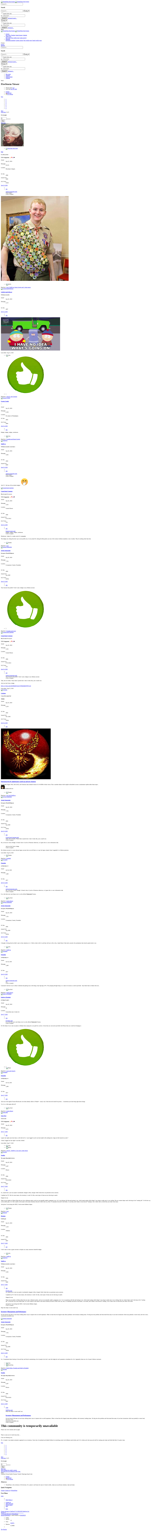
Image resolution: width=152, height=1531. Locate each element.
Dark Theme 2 (9, 1499)
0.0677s (12, 1523)
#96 (6, 1190)
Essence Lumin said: (11, 531)
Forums (3, 1490)
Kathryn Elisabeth (6, 997)
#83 (6, 429)
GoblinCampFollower (6, 292)
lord (13, 87)
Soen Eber (3, 1115)
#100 (7, 1407)
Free (2, 151)
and (11, 396)
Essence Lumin (5, 401)
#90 (6, 886)
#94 (6, 1099)
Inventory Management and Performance (13, 1312)
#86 (6, 585)
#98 (6, 1288)
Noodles (3, 1155)
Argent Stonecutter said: (11, 191)
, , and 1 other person (18, 287)
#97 (6, 1247)
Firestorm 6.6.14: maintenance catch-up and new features (18, 781)
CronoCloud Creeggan (6, 491)
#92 (6, 978)
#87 (6, 673)
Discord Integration (5, 1515)
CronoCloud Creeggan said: (12, 837)
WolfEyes (3, 444)
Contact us (7, 1490)
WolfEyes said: (9, 1410)
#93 (6, 1018)
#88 (6, 726)
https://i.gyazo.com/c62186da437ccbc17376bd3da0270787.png (16, 685)
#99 (6, 1356)
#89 (6, 835)
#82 (6, 315)
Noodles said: (9, 1290)
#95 (6, 1135)
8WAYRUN (23, 1515)
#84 (6, 471)
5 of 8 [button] (7, 112)
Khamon (3, 1216)
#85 (6, 528)
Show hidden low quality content (9, 1470)
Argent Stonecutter (5, 550)
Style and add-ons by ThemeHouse (10, 1514)
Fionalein (3, 863)
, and (17, 1368)
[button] (2, 29)
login (2, 1496)
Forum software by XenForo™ (15, 1511)
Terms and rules (9, 1503)
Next (2, 111)
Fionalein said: (9, 1020)
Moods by (12, 1512)
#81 (6, 189)
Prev (2, 96)
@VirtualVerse (13, 1490)
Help (7, 1506)
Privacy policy (9, 1505)
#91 (6, 940)
